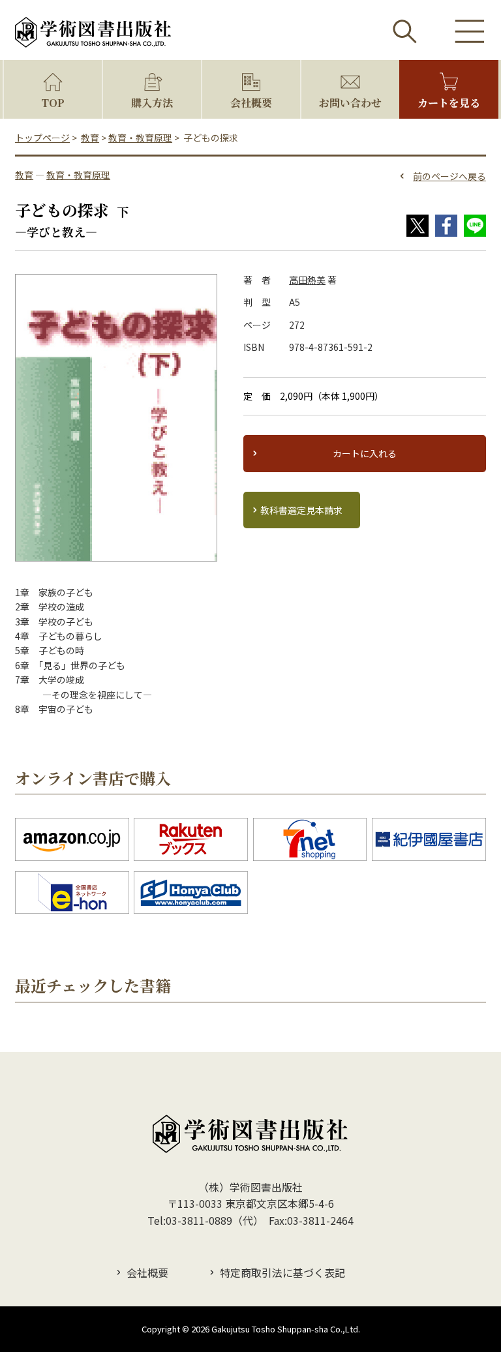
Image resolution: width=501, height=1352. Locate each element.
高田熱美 (307, 279)
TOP (53, 102)
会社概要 (251, 102)
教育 (90, 137)
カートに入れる (365, 453)
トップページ (42, 137)
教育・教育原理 (140, 137)
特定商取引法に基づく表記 (282, 1272)
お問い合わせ (350, 102)
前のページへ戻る (449, 176)
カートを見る (449, 102)
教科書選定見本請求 (301, 510)
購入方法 (152, 102)
